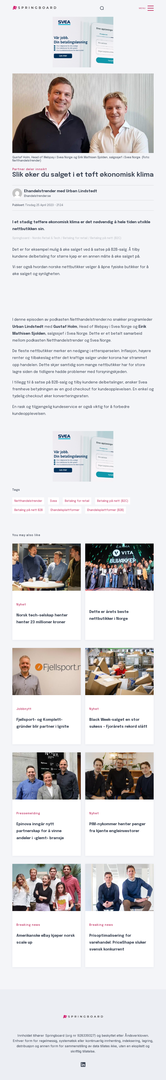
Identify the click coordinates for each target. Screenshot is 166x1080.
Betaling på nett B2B (28, 510)
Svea (53, 501)
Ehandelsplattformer (65, 510)
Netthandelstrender (28, 501)
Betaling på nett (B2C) (112, 501)
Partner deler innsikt (29, 169)
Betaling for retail (77, 501)
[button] (102, 8)
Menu (142, 8)
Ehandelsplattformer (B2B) (105, 510)
